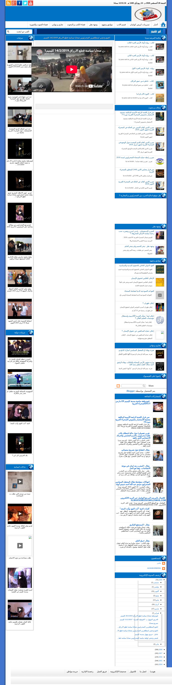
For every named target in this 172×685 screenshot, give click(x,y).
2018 (160, 649)
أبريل (157, 604)
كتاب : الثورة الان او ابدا (145, 94)
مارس (156, 609)
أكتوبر (156, 591)
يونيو (157, 596)
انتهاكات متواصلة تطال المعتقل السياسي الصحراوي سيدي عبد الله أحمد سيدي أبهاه (132, 483)
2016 (160, 657)
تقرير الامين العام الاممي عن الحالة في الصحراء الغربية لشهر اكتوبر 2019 (136, 128)
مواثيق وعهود (107, 24)
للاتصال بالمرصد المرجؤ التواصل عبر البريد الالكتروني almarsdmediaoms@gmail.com (143, 499)
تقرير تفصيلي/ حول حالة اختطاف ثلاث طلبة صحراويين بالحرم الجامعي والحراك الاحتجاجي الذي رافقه (133, 435)
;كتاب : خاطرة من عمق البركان (142, 81)
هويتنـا (152, 671)
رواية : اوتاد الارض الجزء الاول (143, 68)
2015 (160, 661)
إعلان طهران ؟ (148, 303)
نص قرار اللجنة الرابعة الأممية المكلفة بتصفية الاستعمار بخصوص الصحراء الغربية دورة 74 (137, 113)
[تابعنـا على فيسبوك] (19, 3)
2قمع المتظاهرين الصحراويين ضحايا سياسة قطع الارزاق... (137, 627)
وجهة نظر (93, 24)
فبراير (156, 613)
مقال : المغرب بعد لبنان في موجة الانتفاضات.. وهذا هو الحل (136, 467)
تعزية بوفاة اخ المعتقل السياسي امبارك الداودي (136, 350)
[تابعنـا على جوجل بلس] (13, 3)
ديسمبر (156, 582)
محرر (159, 563)
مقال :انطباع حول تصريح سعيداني (135, 450)
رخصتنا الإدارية (87, 671)
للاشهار (133, 671)
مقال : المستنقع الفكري (139, 525)
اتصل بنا (143, 671)
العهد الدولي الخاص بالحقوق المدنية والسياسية (136, 265)
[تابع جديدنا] (8, 3)
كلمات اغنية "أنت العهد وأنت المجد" (134, 509)
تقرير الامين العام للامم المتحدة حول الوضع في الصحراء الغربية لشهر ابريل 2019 (136, 143)
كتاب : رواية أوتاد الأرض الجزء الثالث (140, 43)
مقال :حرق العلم (142, 541)
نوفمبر (156, 587)
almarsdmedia (154, 568)
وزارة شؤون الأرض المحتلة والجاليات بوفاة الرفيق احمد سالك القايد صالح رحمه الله (135, 363)
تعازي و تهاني (57, 24)
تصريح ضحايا (153, 623)
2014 (160, 664)
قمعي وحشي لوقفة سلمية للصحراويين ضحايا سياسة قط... (137, 638)
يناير (157, 644)
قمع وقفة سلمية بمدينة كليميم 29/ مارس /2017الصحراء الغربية (133, 402)
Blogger (131, 391)
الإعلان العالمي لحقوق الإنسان (142, 278)
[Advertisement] (69, 13)
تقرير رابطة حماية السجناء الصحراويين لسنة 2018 (135, 157)
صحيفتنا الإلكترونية (118, 671)
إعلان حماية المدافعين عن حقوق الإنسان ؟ (138, 331)
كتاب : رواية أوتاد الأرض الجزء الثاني (140, 55)
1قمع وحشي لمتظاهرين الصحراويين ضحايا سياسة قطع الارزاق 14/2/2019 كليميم (77, 38)
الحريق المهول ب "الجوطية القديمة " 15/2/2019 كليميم (139, 619)
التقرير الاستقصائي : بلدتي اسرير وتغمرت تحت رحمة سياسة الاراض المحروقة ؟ (136, 232)
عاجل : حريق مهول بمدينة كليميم (146, 634)
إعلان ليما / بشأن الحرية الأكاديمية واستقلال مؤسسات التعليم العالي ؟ (137, 317)
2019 (160, 580)
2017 (160, 653)
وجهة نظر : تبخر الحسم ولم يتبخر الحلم (139, 246)
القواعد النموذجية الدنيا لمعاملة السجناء (139, 291)
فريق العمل (102, 671)
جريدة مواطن (72, 671)
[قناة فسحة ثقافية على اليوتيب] (30, 3)
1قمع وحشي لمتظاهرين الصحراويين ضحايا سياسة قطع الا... (137, 631)
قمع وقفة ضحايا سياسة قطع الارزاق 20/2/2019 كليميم (139, 616)
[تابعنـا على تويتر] (25, 3)
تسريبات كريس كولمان (139, 24)
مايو (157, 600)
